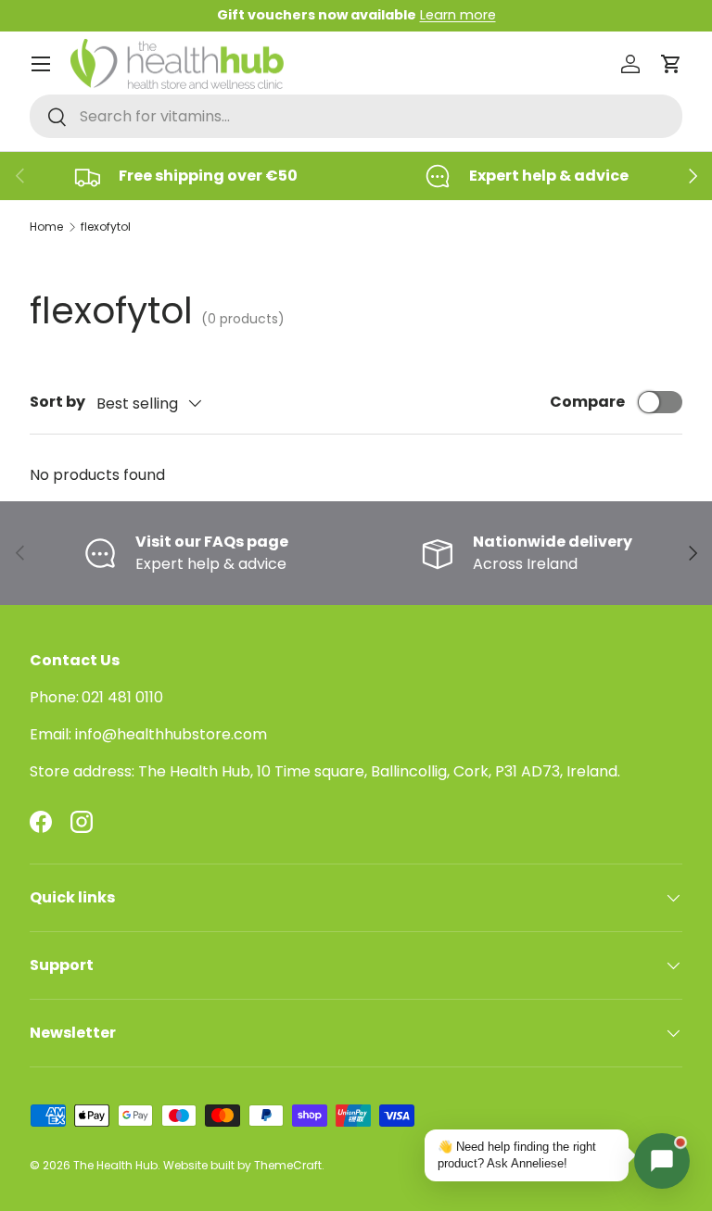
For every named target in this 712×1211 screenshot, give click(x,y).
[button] (671, 64)
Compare (587, 401)
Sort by (57, 401)
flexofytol (106, 226)
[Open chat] (662, 1161)
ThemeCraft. (289, 1165)
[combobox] (356, 116)
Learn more (458, 15)
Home (46, 226)
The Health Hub (115, 1165)
